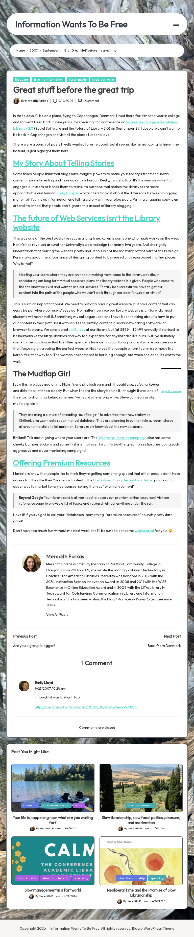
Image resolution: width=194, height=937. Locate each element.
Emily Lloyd (44, 682)
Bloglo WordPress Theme (153, 928)
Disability (30, 805)
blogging (21, 79)
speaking (81, 878)
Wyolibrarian (171, 391)
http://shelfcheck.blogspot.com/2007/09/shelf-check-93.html (86, 707)
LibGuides (77, 329)
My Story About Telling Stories (63, 163)
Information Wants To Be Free (71, 24)
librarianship (78, 79)
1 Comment (91, 101)
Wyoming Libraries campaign (122, 437)
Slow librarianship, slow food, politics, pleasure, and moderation (141, 820)
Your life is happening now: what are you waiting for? (53, 820)
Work (79, 805)
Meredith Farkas (65, 556)
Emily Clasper (68, 193)
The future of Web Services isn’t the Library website (86, 222)
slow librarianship (56, 805)
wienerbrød (144, 530)
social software (103, 79)
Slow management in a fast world (53, 890)
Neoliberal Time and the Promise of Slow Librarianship (141, 893)
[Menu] (176, 24)
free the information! (48, 79)
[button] (57, 614)
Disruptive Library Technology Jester (123, 480)
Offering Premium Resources (61, 462)
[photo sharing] (171, 368)
